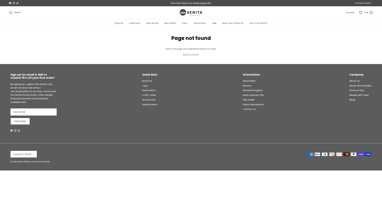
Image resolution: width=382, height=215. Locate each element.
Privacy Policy (356, 90)
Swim (185, 23)
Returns (247, 85)
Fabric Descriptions (253, 104)
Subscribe (20, 121)
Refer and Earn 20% (253, 95)
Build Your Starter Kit (233, 23)
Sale (214, 23)
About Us (354, 80)
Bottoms (147, 80)
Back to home (191, 54)
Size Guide (249, 99)
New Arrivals (152, 23)
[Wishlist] (360, 12)
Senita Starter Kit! (202, 3)
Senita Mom (200, 23)
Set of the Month (258, 23)
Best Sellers (170, 23)
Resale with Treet (359, 95)
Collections (134, 23)
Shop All (119, 23)
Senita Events (149, 104)
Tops (145, 85)
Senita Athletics (24, 161)
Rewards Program (253, 90)
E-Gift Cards (149, 95)
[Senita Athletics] (191, 12)
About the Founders (360, 85)
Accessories (149, 99)
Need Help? (249, 80)
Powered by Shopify (41, 161)
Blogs (352, 99)
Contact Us (249, 109)
